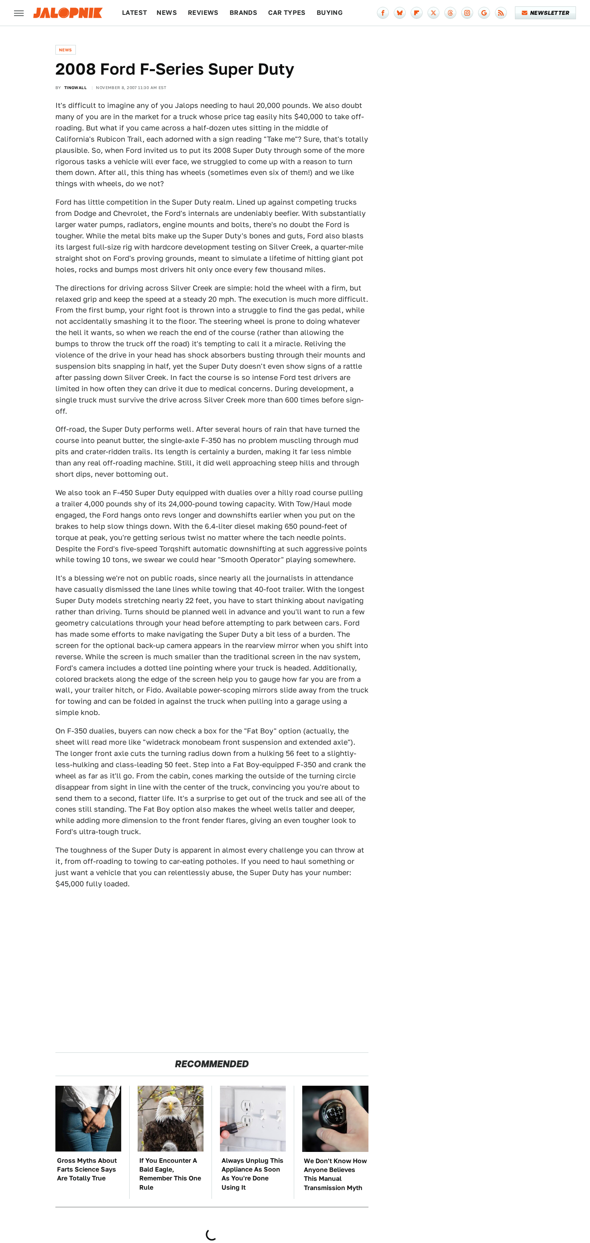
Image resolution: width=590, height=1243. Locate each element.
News (167, 12)
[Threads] (450, 13)
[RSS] (501, 13)
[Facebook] (383, 13)
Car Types (287, 12)
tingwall (75, 87)
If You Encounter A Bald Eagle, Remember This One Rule (170, 1174)
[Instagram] (467, 13)
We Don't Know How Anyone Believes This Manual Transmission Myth (335, 1174)
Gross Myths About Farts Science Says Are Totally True (87, 1169)
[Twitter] (433, 13)
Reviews (203, 12)
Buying (330, 12)
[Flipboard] (417, 13)
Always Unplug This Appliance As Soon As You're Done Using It (252, 1174)
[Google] (484, 13)
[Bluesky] (400, 13)
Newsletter (549, 13)
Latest (134, 12)
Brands (243, 12)
